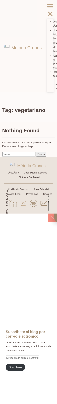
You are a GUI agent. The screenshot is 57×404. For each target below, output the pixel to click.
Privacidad (32, 194)
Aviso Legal (14, 194)
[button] (50, 10)
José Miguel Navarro (35, 172)
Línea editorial (41, 189)
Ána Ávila (13, 172)
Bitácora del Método (30, 177)
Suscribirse (15, 367)
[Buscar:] (19, 154)
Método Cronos (26, 47)
